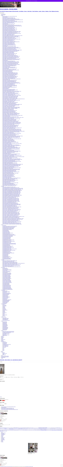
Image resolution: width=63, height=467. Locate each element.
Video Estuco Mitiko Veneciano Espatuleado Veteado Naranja (8, 181)
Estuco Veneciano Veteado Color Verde (6, 245)
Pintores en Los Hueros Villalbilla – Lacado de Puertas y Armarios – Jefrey (10, 178)
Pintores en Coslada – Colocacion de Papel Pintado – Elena (8, 28)
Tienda (2, 351)
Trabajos (2, 15)
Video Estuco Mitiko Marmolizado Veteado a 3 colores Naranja (9, 179)
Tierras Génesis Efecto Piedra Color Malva (7, 287)
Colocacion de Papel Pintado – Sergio (6, 79)
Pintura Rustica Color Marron (5, 296)
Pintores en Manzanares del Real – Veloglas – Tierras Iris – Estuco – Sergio (10, 102)
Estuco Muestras (4, 225)
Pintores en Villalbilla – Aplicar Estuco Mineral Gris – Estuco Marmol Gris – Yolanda (11, 120)
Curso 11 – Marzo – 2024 (5, 346)
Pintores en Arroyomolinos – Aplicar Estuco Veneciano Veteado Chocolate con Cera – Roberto (12, 161)
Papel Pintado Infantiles (5, 329)
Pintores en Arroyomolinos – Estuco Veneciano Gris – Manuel (9, 89)
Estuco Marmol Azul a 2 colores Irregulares (7, 240)
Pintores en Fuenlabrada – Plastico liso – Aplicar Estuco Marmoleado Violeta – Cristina (11, 265)
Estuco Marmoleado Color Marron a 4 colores (7, 252)
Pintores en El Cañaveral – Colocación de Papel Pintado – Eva (9, 20)
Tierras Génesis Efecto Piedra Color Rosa (7, 286)
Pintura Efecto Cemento (5, 290)
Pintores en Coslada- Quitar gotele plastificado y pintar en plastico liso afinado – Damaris (11, 193)
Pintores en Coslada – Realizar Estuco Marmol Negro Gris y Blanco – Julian (10, 51)
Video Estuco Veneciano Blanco (6, 88)
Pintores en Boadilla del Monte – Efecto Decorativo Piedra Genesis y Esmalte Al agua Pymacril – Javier (13, 164)
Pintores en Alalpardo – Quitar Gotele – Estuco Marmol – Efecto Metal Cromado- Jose (11, 196)
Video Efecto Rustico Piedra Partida (6, 87)
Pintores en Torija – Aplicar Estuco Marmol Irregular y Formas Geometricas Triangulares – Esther (12, 104)
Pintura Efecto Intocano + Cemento (6, 291)
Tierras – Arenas (3, 267)
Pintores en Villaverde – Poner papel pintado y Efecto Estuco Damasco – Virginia (10, 47)
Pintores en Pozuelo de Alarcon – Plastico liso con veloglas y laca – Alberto (10, 262)
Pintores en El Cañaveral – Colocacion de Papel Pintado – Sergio (9, 67)
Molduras (2, 330)
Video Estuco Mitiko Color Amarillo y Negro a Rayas (8, 162)
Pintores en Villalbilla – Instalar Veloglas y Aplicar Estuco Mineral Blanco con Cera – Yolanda (12, 167)
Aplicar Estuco (16, 427)
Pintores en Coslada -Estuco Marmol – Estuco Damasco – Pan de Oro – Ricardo (10, 36)
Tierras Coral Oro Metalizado (5, 268)
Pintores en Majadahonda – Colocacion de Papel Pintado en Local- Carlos (10, 32)
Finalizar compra (4, 354)
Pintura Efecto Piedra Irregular (6, 301)
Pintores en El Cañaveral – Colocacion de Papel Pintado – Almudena (9, 46)
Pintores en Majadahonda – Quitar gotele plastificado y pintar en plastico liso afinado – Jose (12, 25)
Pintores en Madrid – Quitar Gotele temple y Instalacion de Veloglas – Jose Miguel (11, 61)
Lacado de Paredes (4, 317)
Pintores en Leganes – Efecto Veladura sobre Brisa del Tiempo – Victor (10, 80)
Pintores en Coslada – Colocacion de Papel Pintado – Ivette (8, 43)
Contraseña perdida (3, 357)
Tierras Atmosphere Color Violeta (6, 283)
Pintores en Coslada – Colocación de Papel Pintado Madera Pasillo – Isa (10, 77)
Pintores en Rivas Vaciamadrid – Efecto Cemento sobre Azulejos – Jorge (10, 29)
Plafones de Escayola (5, 335)
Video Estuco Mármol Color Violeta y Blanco (7, 153)
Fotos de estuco (44, 428)
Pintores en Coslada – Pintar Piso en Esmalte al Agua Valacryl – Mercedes (10, 157)
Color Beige (4, 306)
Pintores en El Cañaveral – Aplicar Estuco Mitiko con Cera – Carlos (9, 185)
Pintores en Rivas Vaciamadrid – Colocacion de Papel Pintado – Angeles (10, 74)
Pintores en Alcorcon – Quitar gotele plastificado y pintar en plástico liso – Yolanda (11, 59)
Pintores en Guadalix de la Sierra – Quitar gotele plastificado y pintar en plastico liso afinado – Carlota (13, 19)
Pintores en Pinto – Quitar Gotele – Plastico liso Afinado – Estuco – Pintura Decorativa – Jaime (12, 127)
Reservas (2, 340)
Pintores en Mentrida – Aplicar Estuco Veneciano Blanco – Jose (9, 75)
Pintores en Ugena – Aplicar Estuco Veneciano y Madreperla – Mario (9, 99)
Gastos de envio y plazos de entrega (4, 356)
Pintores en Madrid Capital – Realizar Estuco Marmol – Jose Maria (9, 48)
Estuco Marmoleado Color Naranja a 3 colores (7, 246)
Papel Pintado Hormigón (5, 324)
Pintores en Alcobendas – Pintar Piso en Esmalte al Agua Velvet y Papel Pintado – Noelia (11, 147)
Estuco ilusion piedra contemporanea (6, 233)
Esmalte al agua (58, 427)
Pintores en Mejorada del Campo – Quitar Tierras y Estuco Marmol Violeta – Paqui (11, 134)
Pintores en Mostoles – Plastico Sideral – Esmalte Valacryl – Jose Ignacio (10, 108)
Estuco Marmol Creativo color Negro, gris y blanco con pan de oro (9, 226)
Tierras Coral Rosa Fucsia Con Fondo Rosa (7, 274)
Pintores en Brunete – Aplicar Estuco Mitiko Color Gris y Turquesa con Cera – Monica (11, 171)
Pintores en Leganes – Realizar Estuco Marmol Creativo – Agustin (9, 45)
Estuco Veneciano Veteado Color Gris (6, 244)
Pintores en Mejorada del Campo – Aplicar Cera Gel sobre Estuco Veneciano (10, 184)
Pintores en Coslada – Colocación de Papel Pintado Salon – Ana (9, 83)
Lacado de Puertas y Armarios (5, 318)
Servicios (2, 435)
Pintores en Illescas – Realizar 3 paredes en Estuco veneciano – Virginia (10, 53)
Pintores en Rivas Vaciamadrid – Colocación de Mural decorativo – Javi (9, 65)
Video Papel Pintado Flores (5, 60)
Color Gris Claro (4, 308)
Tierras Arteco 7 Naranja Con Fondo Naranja (7, 278)
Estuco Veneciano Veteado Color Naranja (6, 237)
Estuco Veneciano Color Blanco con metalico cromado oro (8, 228)
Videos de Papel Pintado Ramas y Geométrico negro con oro (8, 90)
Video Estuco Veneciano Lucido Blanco (6, 66)
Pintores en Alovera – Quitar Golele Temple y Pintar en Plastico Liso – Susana (10, 151)
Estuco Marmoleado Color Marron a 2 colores (7, 249)
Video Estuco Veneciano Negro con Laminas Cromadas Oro (8, 52)
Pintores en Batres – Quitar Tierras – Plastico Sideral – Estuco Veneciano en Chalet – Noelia (12, 138)
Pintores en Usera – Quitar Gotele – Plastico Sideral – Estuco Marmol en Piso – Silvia (11, 113)
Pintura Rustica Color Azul (5, 295)
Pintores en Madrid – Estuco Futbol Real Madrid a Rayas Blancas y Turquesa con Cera (11, 148)
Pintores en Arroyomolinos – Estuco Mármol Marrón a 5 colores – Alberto (10, 97)
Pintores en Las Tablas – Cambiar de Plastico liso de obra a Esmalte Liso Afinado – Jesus (11, 266)
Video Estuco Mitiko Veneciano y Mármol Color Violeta (8, 168)
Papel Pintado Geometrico (5, 328)
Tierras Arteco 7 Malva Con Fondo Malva (6, 277)
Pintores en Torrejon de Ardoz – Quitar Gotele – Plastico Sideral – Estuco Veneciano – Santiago (12, 143)
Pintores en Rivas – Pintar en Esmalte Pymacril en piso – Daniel (9, 128)
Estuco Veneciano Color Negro (5, 230)
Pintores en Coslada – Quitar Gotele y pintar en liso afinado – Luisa (9, 54)
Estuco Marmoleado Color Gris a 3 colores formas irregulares (9, 241)
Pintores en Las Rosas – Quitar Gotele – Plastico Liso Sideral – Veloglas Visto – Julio (11, 137)
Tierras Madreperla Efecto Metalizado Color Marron (8, 289)
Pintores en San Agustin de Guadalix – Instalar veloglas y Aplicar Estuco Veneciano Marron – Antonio (12, 115)
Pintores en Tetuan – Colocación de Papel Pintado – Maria (8, 26)
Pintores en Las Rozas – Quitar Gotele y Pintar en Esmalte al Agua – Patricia (10, 93)
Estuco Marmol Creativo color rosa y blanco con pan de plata (8, 227)
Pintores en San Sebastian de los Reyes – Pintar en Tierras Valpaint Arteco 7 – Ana (11, 82)
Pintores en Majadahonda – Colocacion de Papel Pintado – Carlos (9, 44)
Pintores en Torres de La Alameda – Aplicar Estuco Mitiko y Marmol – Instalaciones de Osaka (12, 133)
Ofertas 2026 (2, 336)
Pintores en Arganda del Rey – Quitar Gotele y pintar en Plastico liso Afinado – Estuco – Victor (12, 130)
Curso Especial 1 (4, 347)
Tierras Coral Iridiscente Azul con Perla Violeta (7, 282)
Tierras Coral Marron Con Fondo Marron (6, 279)
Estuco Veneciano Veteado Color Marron (6, 238)
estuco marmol (11, 428)
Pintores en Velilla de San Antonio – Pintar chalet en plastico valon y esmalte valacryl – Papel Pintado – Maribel (13, 131)
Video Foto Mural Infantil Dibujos (6, 68)
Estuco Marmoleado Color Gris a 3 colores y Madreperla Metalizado (9, 243)
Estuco (5, 428)
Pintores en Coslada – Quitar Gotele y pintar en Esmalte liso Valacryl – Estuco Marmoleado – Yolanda (13, 219)
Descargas (4, 352)
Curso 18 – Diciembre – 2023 (5, 345)
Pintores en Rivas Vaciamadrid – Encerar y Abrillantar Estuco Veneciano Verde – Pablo (11, 149)
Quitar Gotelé (2, 186)
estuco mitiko (20, 428)
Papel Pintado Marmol (5, 321)
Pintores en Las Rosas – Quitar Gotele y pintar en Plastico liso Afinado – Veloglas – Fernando (12, 129)
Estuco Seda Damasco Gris (5, 255)
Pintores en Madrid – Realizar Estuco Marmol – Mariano (8, 34)
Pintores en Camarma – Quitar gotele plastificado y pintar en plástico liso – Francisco (11, 64)
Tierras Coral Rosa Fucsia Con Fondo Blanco (7, 273)
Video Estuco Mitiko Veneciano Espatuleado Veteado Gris (8, 183)
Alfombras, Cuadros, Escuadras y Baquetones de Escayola (8, 331)
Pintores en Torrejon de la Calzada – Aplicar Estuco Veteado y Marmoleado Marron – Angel (11, 158)
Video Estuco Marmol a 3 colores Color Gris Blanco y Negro (8, 140)
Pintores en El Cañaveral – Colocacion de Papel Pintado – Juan (9, 78)
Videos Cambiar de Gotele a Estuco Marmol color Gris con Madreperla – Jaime (10, 126)
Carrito (2, 355)
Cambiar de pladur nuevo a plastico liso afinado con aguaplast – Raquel (10, 49)
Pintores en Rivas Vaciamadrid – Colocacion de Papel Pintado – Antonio (10, 30)
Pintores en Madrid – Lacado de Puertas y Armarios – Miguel (9, 152)
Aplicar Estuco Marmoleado (21, 427)
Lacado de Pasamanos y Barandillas (6, 320)
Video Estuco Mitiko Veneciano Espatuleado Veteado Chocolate (9, 160)
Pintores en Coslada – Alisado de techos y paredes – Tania (8, 24)
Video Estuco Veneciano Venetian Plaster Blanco (7, 71)
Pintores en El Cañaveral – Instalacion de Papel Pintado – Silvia (9, 94)
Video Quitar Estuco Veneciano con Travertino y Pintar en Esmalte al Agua (10, 112)
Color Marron (4, 311)
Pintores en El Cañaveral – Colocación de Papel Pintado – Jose (9, 17)
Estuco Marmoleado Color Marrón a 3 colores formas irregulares (9, 250)
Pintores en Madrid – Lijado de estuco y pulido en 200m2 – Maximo (9, 58)
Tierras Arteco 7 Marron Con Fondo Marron (7, 280)
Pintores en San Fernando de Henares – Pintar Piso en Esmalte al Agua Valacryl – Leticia (11, 165)
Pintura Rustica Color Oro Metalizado (6, 292)
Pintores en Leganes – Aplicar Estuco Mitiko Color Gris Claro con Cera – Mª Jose (11, 166)
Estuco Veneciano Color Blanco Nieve (6, 253)
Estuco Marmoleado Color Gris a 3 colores (7, 242)
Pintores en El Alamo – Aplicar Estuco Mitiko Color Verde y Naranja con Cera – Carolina (11, 169)
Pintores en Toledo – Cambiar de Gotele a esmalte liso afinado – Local (9, 211)
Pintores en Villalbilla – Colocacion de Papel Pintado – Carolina (9, 37)
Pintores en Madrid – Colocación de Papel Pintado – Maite (8, 22)
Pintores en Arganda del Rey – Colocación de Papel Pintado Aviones (9, 103)
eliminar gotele (52, 427)
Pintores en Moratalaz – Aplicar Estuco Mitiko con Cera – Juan (9, 176)
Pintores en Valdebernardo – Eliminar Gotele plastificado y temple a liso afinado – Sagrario (11, 204)
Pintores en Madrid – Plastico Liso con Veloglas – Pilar (8, 175)
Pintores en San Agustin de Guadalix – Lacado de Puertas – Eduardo (9, 119)
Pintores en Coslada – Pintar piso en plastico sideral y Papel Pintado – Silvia (10, 125)
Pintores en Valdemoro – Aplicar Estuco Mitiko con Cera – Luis (9, 174)
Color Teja (4, 315)
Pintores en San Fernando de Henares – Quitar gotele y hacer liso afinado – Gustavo (11, 187)
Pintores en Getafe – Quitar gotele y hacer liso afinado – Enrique (9, 18)
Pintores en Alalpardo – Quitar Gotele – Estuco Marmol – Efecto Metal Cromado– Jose (11, 56)
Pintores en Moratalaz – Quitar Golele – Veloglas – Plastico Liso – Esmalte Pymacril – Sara (12, 145)
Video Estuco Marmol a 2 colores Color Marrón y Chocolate (8, 150)
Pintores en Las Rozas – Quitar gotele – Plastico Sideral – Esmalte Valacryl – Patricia (11, 107)
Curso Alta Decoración (3, 341)
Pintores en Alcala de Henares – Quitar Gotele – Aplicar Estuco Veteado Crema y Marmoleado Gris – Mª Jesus (13, 156)
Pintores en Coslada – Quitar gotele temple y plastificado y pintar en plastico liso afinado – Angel (12, 190)
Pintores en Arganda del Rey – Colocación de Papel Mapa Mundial (9, 105)
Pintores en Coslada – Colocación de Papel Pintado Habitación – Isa (9, 81)
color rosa (4, 314)
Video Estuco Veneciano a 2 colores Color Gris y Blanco (8, 139)
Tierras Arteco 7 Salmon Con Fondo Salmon (7, 281)
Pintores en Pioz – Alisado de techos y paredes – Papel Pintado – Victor (10, 260)
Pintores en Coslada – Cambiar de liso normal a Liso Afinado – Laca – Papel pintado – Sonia (12, 264)
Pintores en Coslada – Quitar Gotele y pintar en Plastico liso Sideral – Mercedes (10, 142)
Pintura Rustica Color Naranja (5, 297)
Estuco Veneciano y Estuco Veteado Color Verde (7, 257)
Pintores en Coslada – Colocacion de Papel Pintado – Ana (8, 40)
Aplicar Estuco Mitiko (26, 427)
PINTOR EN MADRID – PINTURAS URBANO (8, 9)
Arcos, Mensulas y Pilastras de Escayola (7, 332)
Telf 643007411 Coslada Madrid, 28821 (29, 466)
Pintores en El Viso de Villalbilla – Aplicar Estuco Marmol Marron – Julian (10, 110)
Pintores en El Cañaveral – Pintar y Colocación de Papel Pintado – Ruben (10, 16)
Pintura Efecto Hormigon (5, 302)
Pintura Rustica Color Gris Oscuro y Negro (7, 293)
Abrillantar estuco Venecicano (3, 427)
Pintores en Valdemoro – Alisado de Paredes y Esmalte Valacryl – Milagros (10, 114)
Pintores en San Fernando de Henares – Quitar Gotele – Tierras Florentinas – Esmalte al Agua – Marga (13, 21)
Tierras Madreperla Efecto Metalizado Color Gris (7, 288)
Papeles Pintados (3, 439)
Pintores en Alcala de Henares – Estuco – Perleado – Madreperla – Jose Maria (10, 96)
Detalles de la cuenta (5, 353)
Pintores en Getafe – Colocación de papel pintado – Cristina (8, 106)
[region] (31, 448)
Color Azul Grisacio (4, 305)
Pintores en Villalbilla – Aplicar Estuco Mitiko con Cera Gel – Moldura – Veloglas (10, 182)
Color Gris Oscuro (4, 309)
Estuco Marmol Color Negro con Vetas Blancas (7, 229)
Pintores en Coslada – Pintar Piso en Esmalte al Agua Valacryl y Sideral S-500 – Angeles (11, 118)
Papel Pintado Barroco (5, 323)
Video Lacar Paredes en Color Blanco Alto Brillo (7, 144)
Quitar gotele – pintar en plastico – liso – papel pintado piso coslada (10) (11, 359)
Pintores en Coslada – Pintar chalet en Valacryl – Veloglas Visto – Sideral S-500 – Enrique (11, 122)
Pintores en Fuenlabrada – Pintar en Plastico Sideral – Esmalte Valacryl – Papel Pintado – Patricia (12, 159)
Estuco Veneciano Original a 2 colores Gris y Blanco (8, 235)
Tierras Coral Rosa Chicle (5, 272)
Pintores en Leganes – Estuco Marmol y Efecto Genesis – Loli (9, 39)
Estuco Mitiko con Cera (25, 428)
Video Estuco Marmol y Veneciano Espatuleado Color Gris (8, 132)
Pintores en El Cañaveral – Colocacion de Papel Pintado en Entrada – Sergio (10, 73)
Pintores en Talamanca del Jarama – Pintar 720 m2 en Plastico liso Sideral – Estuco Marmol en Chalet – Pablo (13, 98)
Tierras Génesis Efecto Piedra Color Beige (7, 285)
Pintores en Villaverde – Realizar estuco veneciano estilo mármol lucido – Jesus (10, 63)
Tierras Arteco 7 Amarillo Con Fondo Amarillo (7, 270)
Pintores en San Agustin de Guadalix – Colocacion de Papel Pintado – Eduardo (10, 121)
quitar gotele (60, 429)
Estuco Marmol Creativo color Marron (6, 232)
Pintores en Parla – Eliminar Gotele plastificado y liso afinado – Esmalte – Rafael (11, 207)
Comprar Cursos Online (5, 342)
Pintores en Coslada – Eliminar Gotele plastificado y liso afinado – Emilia (10, 85)
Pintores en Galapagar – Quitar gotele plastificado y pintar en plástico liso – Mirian (11, 57)
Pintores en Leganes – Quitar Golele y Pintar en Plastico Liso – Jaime (9, 154)
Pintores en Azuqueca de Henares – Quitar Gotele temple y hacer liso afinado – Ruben (11, 41)
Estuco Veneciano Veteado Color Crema (6, 256)
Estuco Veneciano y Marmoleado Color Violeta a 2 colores (8, 247)
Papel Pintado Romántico (5, 325)
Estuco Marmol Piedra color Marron (6, 231)
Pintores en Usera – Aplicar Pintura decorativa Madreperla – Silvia (9, 111)
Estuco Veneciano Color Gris (5, 254)
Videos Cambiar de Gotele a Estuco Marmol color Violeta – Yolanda (9, 135)
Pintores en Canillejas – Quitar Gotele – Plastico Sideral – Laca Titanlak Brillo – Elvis (11, 217)
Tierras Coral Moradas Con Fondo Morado (7, 276)
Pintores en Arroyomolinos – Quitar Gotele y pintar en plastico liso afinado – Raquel (11, 50)
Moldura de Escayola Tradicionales (6, 334)
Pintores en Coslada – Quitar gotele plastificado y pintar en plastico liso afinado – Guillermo (12, 31)
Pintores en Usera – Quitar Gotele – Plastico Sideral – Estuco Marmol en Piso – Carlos (11, 100)
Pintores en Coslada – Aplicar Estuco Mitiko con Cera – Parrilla (9, 180)
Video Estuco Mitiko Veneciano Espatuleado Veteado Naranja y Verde (9, 170)
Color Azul (4, 304)
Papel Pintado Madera (5, 326)
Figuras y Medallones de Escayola (6, 333)
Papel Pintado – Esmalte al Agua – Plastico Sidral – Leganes (9, 92)
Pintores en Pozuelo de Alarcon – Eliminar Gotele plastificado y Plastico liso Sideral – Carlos (12, 223)
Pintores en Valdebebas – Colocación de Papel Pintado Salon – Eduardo (10, 76)
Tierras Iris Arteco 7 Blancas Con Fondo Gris (7, 269)
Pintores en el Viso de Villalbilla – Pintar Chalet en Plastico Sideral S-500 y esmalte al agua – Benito (12, 35)
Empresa (2, 436)
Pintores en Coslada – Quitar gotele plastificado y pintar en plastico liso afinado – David (11, 191)
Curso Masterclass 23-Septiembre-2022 (7, 344)
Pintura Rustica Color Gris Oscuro (6, 294)
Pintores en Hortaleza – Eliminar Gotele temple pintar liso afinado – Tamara (10, 72)
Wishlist (2, 358)
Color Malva (4, 310)
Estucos (2, 224)
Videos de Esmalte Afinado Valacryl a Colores (7, 177)
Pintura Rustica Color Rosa (5, 298)
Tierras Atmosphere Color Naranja (6, 284)
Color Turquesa (4, 316)
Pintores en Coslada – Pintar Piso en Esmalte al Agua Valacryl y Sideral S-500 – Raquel (11, 123)
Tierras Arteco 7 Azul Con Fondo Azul (6, 271)
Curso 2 (3, 348)
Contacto (2, 338)
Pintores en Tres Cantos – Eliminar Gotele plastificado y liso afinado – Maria (10, 210)
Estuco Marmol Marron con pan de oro (6, 251)
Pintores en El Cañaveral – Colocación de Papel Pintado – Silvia (9, 27)
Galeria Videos (2, 337)
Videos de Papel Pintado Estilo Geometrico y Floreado (8, 172)
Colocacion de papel (31, 427)
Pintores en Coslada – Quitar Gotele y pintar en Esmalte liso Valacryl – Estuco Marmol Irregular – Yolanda (13, 117)
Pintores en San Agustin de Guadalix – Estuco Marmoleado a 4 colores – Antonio (10, 116)
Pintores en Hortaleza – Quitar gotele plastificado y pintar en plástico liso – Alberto (11, 62)
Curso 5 (3, 350)
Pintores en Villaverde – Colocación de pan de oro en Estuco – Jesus (9, 38)
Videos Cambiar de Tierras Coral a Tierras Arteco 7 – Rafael (8, 124)
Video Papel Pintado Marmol (5, 23)
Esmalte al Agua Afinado (3, 303)
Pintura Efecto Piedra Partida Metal (6, 300)
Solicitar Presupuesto (3, 14)
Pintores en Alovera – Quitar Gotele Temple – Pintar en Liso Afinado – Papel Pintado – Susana (12, 91)
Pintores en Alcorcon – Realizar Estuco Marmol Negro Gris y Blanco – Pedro (10, 55)
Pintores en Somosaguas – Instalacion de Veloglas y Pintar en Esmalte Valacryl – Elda (11, 136)
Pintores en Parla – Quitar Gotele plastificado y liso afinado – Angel (9, 69)
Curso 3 (3, 349)
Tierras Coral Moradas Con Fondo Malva (6, 275)
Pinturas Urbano (44, 430)
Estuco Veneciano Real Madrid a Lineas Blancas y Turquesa (8, 234)
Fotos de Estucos (3, 437)
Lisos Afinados (2, 259)
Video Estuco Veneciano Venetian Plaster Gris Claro (8, 70)
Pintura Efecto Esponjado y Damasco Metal (7, 299)
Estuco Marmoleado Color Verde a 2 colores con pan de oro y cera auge (10, 248)
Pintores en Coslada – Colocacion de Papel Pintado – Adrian (8, 42)
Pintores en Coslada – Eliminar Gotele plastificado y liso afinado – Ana (9, 205)
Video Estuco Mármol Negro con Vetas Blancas (7, 86)
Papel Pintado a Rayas (5, 322)
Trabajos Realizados (3, 339)
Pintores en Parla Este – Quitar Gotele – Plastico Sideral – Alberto (9, 141)
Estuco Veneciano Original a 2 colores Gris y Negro (8, 236)
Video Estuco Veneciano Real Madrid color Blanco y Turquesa (8, 146)
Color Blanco (4, 307)
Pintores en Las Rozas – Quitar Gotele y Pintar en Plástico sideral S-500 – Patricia (11, 212)
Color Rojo (4, 313)
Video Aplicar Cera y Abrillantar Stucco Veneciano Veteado (8, 173)
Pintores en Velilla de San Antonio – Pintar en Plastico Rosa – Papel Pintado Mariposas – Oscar (12, 155)
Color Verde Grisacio (5, 312)
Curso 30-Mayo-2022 (5, 343)
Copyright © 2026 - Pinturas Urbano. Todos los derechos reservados (6, 466)
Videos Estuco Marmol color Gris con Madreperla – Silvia (8, 109)
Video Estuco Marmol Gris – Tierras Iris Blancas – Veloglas (8, 101)
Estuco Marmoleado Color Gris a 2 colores (7, 239)
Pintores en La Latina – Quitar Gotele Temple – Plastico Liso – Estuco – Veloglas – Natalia (12, 95)
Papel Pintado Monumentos (5, 327)
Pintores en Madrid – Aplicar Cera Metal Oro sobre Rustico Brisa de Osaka (10, 163)
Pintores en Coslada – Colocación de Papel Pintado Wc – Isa (8, 84)
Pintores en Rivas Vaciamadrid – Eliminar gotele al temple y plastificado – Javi (10, 203)
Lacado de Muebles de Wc (5, 319)
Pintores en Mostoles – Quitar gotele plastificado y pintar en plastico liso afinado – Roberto (12, 33)
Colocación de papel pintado (42, 427)
